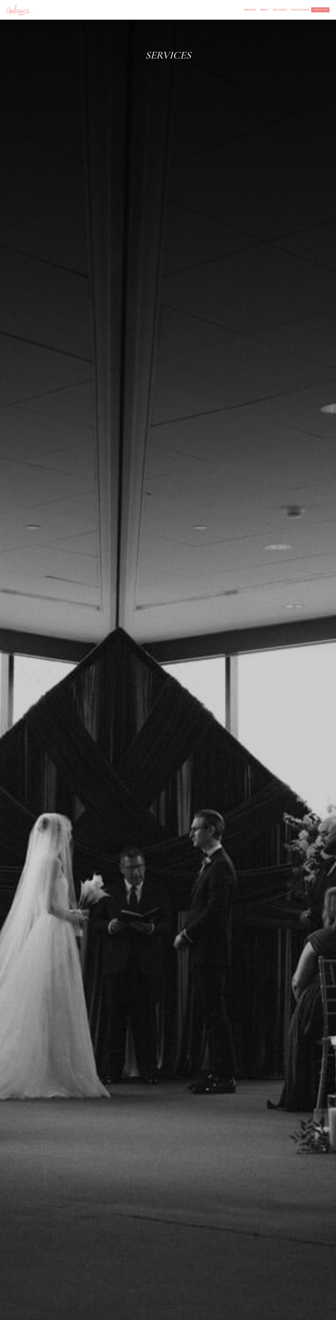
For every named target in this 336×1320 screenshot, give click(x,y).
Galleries (280, 10)
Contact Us (320, 10)
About (264, 10)
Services (250, 10)
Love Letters (300, 10)
